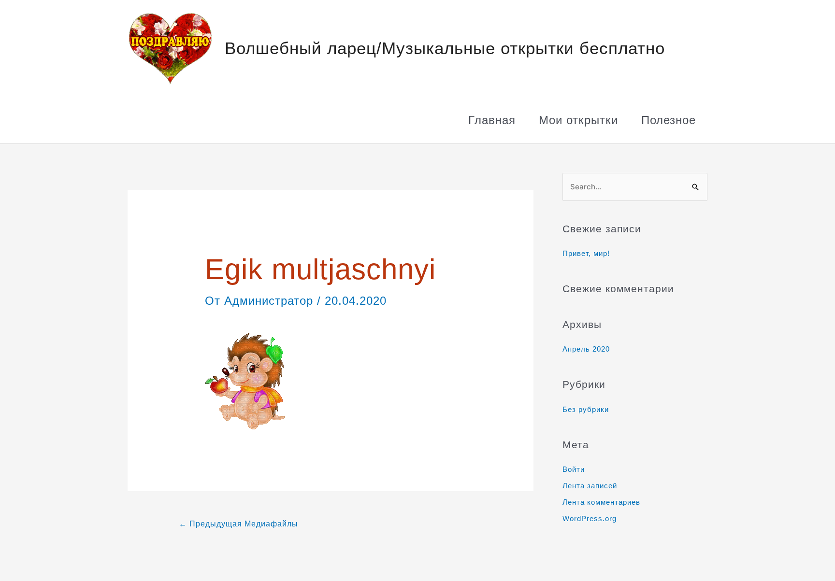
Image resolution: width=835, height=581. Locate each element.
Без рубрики (585, 409)
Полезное (668, 120)
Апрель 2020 (586, 349)
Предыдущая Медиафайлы (238, 524)
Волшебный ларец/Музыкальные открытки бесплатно (445, 48)
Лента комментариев (601, 502)
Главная (492, 120)
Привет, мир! (586, 253)
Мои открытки (578, 120)
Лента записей (589, 486)
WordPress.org (589, 518)
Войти (573, 469)
